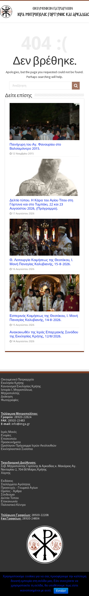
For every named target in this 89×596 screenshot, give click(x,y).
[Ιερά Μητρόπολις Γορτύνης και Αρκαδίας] (44, 10)
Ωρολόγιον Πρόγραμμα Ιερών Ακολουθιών (28, 445)
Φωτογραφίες (9, 400)
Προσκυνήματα (11, 442)
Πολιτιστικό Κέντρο (13, 504)
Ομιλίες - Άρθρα (11, 491)
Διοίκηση (7, 396)
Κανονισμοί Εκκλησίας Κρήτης (21, 386)
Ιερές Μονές (9, 432)
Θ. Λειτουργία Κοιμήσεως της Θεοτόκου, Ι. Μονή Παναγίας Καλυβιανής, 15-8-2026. (41, 262)
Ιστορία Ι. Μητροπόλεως (16, 389)
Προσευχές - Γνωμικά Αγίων (19, 487)
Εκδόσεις (7, 481)
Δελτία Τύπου (10, 498)
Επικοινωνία (9, 501)
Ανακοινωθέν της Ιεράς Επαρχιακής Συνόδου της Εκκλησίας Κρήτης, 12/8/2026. (44, 334)
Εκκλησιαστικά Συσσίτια (17, 449)
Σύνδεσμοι (8, 494)
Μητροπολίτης (10, 393)
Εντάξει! (61, 590)
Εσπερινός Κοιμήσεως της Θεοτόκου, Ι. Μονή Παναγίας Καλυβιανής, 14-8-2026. (44, 318)
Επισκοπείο (8, 438)
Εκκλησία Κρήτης (12, 383)
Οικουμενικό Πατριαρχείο (17, 379)
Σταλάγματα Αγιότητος (15, 484)
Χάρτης (5, 473)
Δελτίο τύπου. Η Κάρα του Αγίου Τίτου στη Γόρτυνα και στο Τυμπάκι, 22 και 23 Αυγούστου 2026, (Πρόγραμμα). (41, 204)
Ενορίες (6, 435)
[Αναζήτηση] (76, 86)
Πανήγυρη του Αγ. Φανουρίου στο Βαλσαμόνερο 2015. (35, 146)
